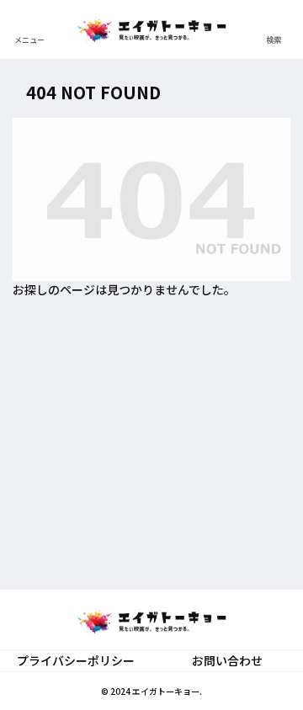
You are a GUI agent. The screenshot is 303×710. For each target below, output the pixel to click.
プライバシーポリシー (76, 660)
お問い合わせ (227, 660)
